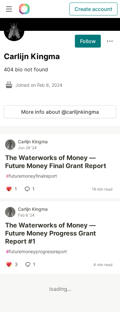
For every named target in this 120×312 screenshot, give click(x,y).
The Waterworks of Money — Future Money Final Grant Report (55, 162)
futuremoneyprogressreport (36, 251)
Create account (93, 9)
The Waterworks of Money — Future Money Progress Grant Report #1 (50, 233)
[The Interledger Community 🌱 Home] (24, 9)
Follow (88, 41)
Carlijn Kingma (33, 141)
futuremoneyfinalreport (31, 176)
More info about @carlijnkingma (60, 112)
